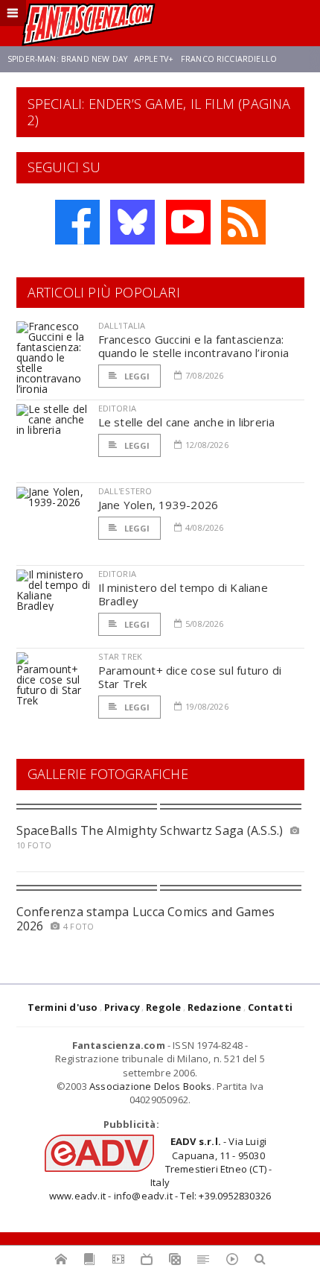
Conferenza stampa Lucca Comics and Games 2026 (145, 918)
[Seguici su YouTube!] (188, 222)
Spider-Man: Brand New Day (67, 59)
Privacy (122, 1007)
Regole (163, 1007)
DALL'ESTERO (125, 491)
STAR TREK (120, 656)
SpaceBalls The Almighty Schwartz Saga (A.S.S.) (150, 830)
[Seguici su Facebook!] (77, 222)
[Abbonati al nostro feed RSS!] (243, 222)
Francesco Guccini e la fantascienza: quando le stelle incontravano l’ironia (193, 346)
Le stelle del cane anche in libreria (186, 421)
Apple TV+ (153, 59)
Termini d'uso (63, 1007)
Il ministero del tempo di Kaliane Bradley (183, 594)
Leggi (136, 376)
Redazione (215, 1007)
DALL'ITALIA (122, 325)
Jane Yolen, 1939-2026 (158, 504)
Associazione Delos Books (150, 1086)
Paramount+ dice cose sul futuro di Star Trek (190, 677)
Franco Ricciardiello (229, 59)
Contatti (270, 1007)
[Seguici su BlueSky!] (132, 222)
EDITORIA (117, 408)
